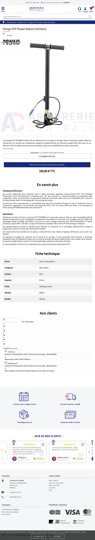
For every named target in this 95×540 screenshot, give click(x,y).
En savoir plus (8, 148)
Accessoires (11, 22)
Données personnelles (10, 512)
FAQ (50, 490)
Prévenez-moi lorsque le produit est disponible (47, 165)
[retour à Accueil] (3, 22)
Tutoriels (52, 488)
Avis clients (48, 313)
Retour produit (54, 485)
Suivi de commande (56, 483)
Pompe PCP (22, 22)
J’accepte (56, 536)
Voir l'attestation (28, 322)
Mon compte (53, 480)
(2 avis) (9, 35)
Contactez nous (15, 492)
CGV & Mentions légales (10, 509)
